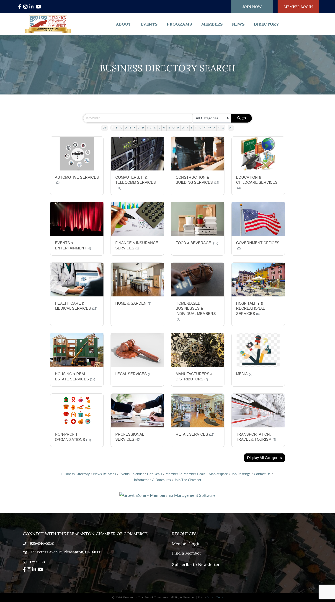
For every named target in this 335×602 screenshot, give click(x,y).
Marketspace (218, 474)
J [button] (151, 127)
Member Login (186, 543)
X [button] (214, 127)
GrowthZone (214, 597)
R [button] (187, 127)
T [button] (196, 127)
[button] (264, 457)
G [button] (138, 127)
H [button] (143, 127)
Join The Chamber (187, 480)
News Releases (104, 474)
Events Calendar (131, 474)
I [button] (147, 127)
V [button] (205, 127)
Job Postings (240, 474)
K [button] (155, 127)
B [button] (117, 127)
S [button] (191, 127)
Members (212, 24)
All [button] (230, 127)
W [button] (209, 127)
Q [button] (183, 127)
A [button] (112, 127)
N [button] (169, 127)
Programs (179, 24)
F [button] (134, 127)
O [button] (174, 127)
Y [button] (219, 127)
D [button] (126, 127)
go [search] (244, 118)
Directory (266, 24)
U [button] (200, 127)
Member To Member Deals (185, 474)
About (123, 24)
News (238, 24)
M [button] (164, 127)
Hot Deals (154, 474)
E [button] (130, 127)
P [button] (178, 127)
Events (149, 24)
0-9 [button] (104, 127)
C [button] (121, 127)
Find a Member (186, 553)
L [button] (159, 127)
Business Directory (75, 474)
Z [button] (223, 127)
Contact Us (262, 474)
